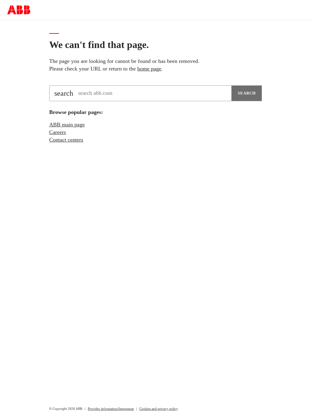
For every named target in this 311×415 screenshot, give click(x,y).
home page (149, 69)
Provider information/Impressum (111, 408)
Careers (57, 132)
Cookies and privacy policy (158, 408)
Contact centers (66, 140)
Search (247, 93)
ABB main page (67, 125)
